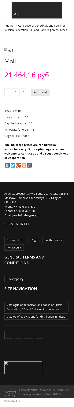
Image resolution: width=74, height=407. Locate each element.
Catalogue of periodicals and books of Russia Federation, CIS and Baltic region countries (34, 307)
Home (9, 25)
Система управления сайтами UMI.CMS (40, 394)
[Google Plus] (18, 165)
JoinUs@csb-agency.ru (25, 215)
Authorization (54, 240)
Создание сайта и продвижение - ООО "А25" (44, 390)
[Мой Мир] (29, 165)
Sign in (36, 240)
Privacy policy (15, 279)
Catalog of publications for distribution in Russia (36, 316)
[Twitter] (13, 165)
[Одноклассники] (24, 165)
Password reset (16, 240)
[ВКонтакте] (7, 165)
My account (14, 247)
